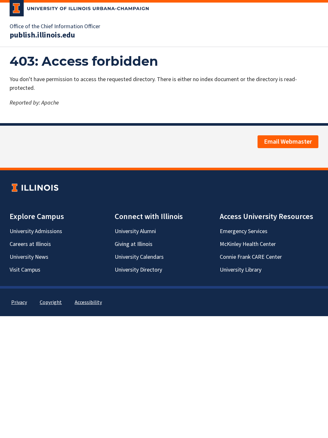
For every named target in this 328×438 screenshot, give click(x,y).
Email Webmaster (288, 141)
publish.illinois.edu (42, 35)
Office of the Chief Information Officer (55, 26)
